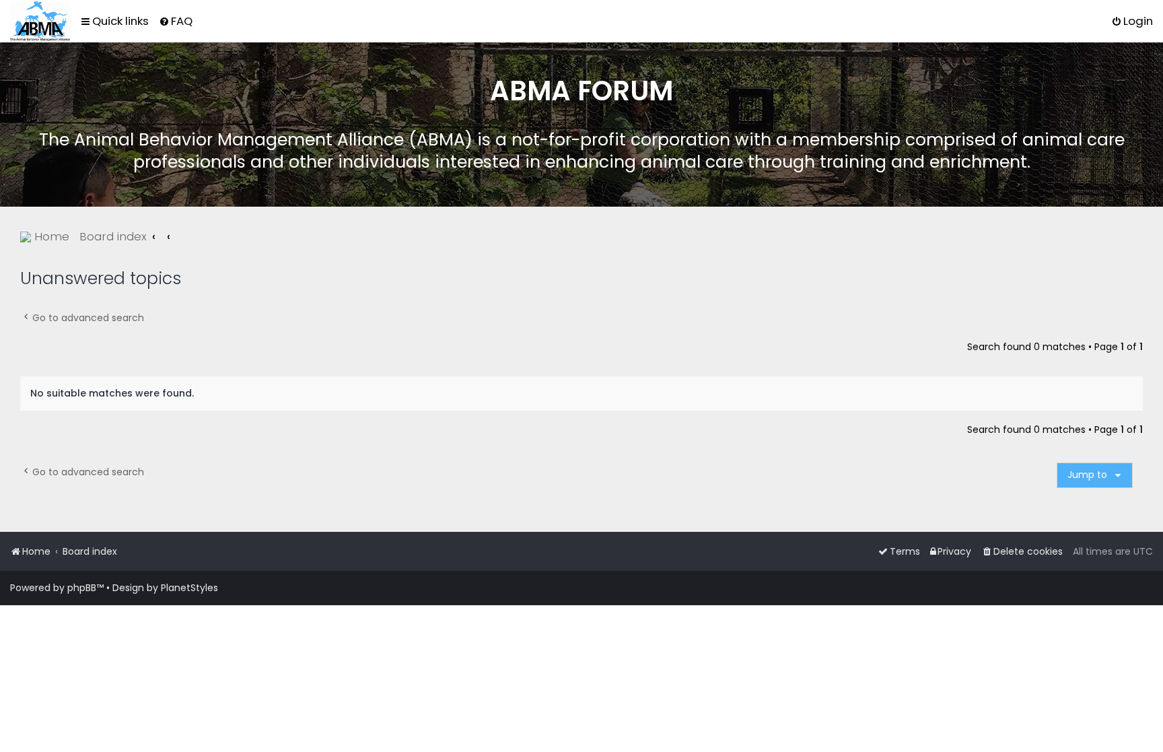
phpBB (81, 587)
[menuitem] (175, 20)
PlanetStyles (189, 587)
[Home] (40, 21)
